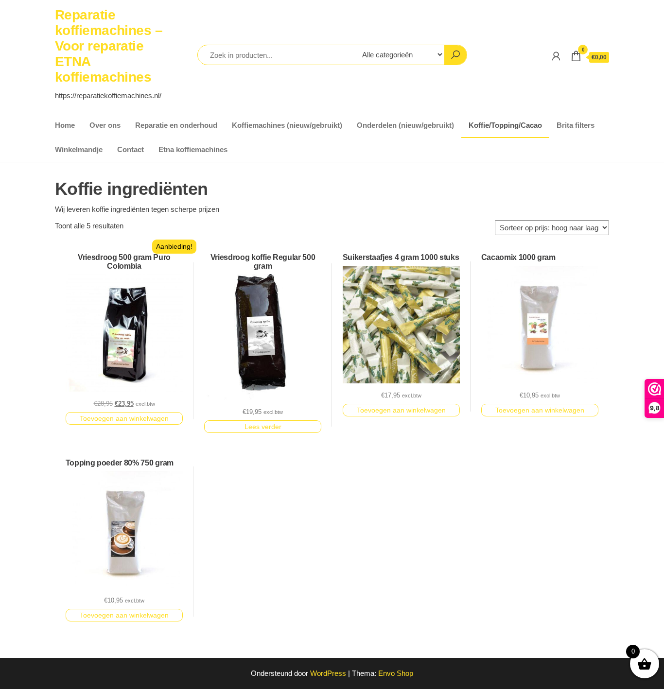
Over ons (105, 125)
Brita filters (575, 125)
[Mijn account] (556, 56)
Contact (130, 149)
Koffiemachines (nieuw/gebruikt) (287, 125)
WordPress (328, 673)
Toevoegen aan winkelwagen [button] (124, 418)
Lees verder (263, 427)
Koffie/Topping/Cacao (505, 125)
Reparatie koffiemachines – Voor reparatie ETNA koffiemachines (108, 46)
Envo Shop (395, 673)
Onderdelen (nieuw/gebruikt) (405, 125)
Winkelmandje (79, 149)
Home (65, 125)
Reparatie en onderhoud (176, 125)
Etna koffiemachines (192, 149)
